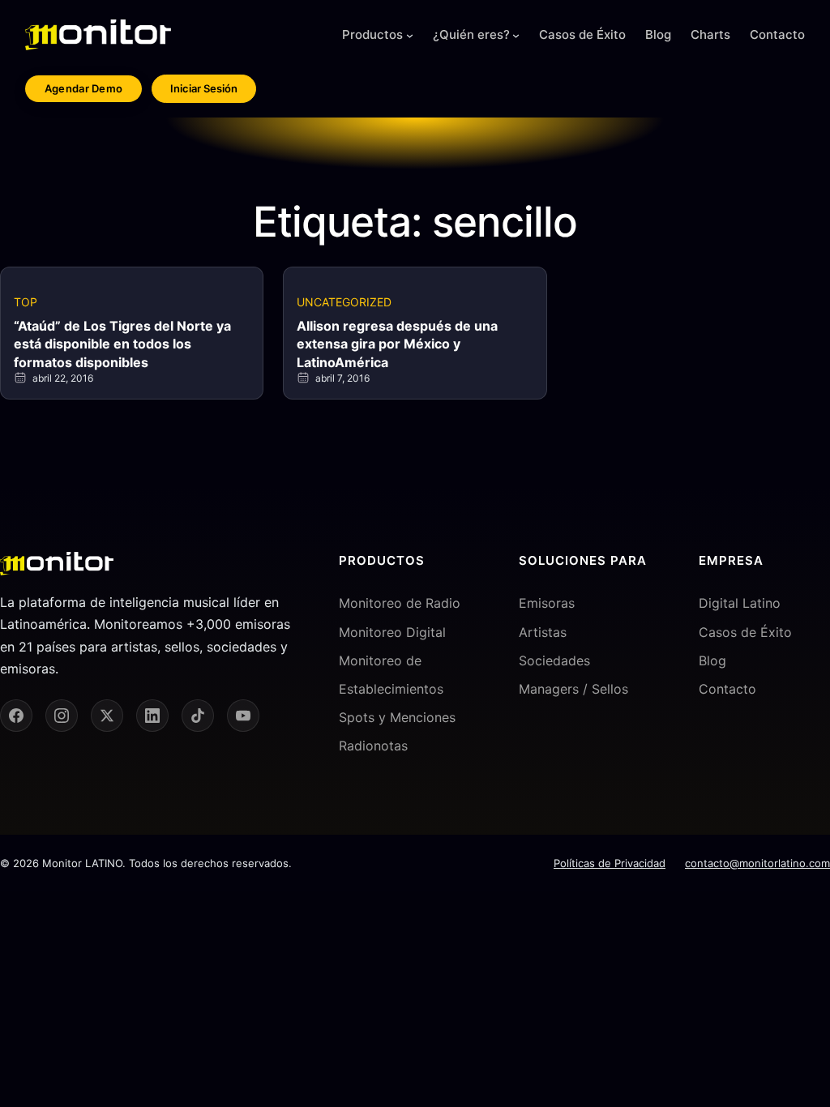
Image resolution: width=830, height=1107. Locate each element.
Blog (712, 660)
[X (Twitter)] (107, 715)
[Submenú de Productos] (409, 35)
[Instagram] (61, 715)
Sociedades (554, 660)
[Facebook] (16, 715)
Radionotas (373, 745)
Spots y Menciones (397, 717)
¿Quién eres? (471, 34)
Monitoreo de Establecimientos (391, 674)
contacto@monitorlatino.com (757, 863)
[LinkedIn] (152, 715)
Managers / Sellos (573, 689)
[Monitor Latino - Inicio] (98, 34)
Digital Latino (740, 603)
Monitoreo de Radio (399, 603)
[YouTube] (243, 715)
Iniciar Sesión (203, 88)
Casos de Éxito (745, 632)
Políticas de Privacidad (609, 863)
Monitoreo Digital (392, 632)
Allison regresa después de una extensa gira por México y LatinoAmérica (397, 344)
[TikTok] (198, 715)
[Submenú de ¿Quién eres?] (516, 35)
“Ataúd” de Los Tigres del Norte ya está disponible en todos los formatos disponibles (122, 344)
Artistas (543, 632)
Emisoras (547, 603)
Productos (372, 34)
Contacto (727, 689)
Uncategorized (344, 302)
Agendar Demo (84, 88)
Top (25, 302)
